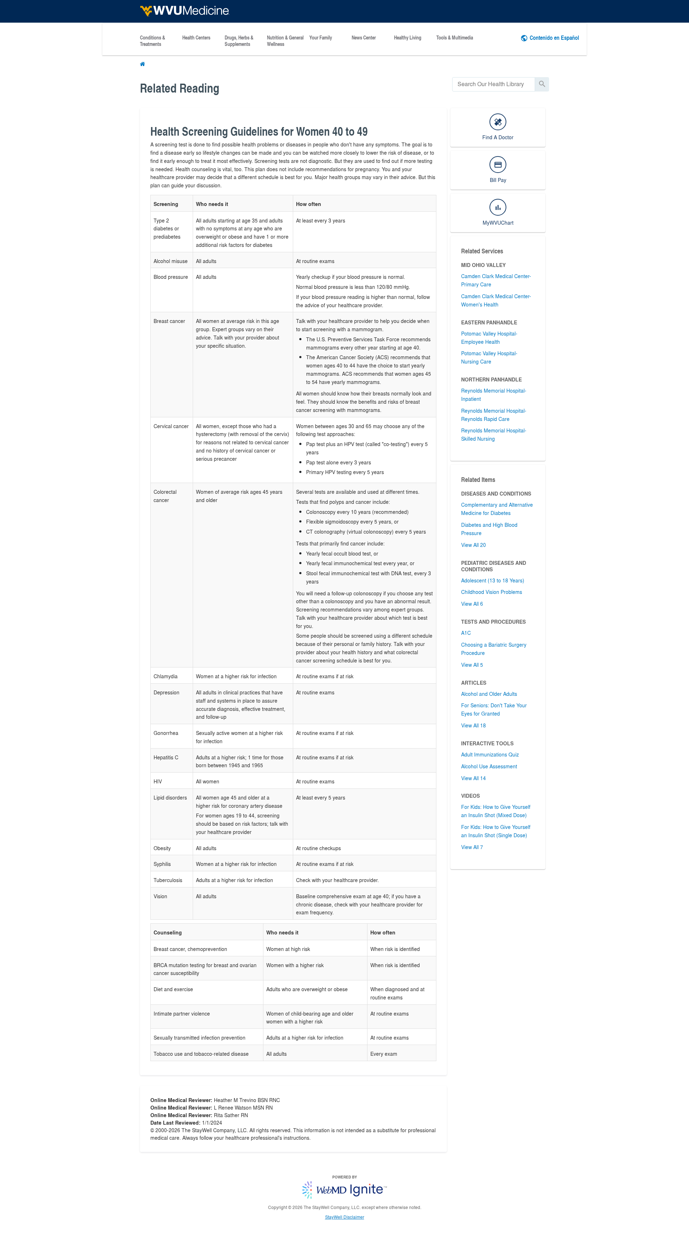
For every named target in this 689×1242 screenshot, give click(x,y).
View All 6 (472, 603)
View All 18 (473, 725)
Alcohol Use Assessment (489, 766)
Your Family (320, 37)
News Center (364, 37)
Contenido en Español (554, 37)
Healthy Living (407, 37)
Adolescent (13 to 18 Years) (492, 580)
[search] (493, 84)
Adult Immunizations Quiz (490, 754)
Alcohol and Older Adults (489, 693)
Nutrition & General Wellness (285, 41)
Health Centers (196, 37)
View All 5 (472, 664)
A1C (466, 632)
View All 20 (473, 544)
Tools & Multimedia (454, 37)
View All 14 (473, 778)
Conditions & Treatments (152, 41)
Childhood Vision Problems (491, 591)
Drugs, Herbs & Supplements (239, 41)
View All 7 (472, 846)
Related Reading (179, 88)
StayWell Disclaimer (344, 1217)
